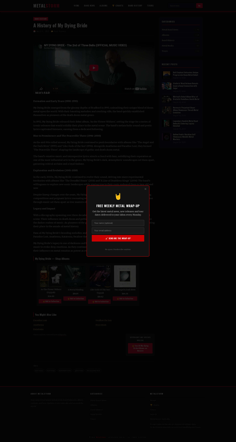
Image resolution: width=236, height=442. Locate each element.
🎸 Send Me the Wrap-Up (118, 238)
